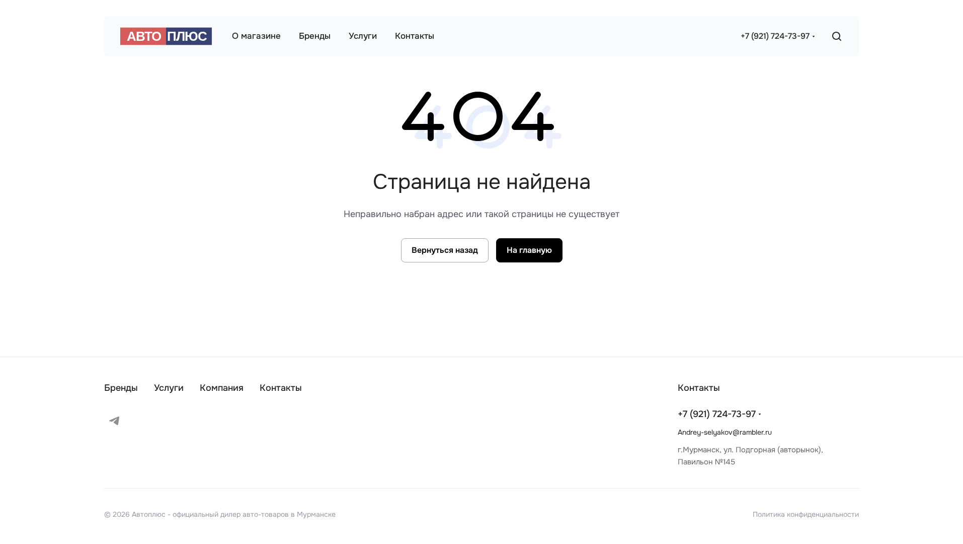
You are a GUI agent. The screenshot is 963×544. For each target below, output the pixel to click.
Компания (222, 387)
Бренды (121, 387)
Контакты (281, 387)
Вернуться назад (445, 250)
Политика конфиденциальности (806, 514)
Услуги (169, 387)
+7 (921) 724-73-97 (775, 36)
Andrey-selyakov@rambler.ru (725, 432)
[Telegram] (114, 421)
